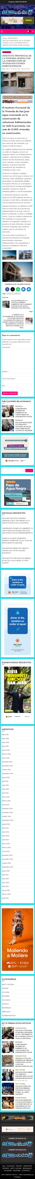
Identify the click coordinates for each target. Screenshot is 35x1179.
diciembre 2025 (7, 762)
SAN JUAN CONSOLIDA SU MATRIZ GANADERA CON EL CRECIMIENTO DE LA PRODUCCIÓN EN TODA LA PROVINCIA (16, 520)
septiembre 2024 (7, 820)
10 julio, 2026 (20, 1080)
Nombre (5, 372)
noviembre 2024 (7, 812)
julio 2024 (5, 828)
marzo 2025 (6, 797)
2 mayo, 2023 (16, 69)
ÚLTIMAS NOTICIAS (9, 1016)
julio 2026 (5, 735)
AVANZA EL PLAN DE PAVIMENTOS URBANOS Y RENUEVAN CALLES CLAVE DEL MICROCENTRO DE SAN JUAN (17, 540)
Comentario (6, 347)
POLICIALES (6, 1000)
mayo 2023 (5, 883)
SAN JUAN (10, 293)
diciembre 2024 (7, 808)
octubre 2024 (6, 816)
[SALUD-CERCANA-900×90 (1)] (17, 102)
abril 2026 (5, 746)
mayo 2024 (5, 836)
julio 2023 (5, 875)
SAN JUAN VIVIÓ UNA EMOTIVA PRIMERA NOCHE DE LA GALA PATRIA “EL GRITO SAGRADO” (16, 560)
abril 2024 (5, 840)
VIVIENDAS (17, 293)
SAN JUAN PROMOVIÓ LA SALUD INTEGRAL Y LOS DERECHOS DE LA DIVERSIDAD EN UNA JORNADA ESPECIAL (23, 1104)
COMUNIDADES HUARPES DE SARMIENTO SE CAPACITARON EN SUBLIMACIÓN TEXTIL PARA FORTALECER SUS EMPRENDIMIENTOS (24, 415)
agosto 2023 (6, 871)
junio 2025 (5, 785)
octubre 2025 (6, 770)
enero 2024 (5, 851)
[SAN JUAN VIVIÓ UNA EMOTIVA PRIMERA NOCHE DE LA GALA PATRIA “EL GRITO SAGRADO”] (8, 1089)
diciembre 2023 (7, 855)
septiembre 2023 (7, 867)
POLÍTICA (5, 1004)
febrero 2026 (6, 754)
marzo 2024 (6, 844)
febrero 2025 (6, 801)
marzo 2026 (6, 750)
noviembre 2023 (7, 859)
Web (3, 386)
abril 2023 (5, 886)
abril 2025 (5, 793)
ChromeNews (28, 1175)
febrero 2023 (6, 894)
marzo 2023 (6, 890)
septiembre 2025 (7, 773)
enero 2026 (5, 758)
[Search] (33, 31)
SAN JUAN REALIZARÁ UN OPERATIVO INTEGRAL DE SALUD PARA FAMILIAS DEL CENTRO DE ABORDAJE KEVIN (23, 428)
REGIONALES (6, 52)
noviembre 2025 (7, 766)
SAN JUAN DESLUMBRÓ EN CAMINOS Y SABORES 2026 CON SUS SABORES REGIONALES (15, 550)
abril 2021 (5, 898)
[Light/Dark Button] (29, 31)
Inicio (3, 1166)
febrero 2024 (6, 847)
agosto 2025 (6, 777)
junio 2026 (5, 738)
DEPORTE (5, 988)
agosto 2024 (6, 824)
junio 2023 (5, 879)
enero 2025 (5, 805)
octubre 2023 (6, 863)
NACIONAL (6, 996)
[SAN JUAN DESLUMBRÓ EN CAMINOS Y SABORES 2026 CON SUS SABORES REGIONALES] (8, 1075)
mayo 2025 (5, 789)
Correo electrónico (9, 379)
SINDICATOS (6, 1012)
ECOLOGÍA (5, 992)
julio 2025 (5, 781)
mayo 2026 (5, 742)
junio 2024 (5, 832)
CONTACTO (26, 1171)
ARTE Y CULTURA (8, 984)
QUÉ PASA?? (7, 69)
